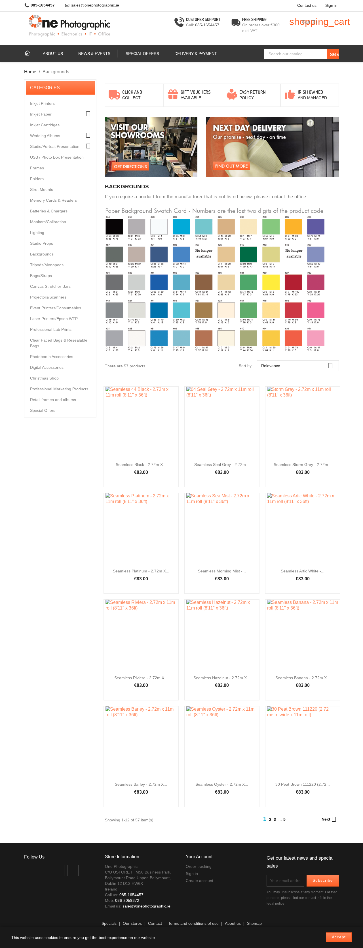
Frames (37, 168)
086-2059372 (127, 900)
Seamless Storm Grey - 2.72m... (303, 464)
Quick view (141, 427)
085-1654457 (43, 5)
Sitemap (254, 923)
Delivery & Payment (195, 53)
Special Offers (142, 53)
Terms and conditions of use (193, 923)
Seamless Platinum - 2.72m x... (141, 571)
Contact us (306, 5)
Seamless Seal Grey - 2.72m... (221, 464)
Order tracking (199, 866)
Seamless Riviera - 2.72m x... (141, 678)
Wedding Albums (45, 135)
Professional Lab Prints (50, 329)
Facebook (30, 870)
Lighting (37, 232)
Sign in (192, 873)
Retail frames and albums (53, 399)
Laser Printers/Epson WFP (54, 318)
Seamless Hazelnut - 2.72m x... (221, 678)
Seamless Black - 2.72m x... (141, 464)
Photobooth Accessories (51, 356)
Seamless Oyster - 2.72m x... (221, 784)
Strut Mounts (41, 189)
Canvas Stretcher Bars (50, 286)
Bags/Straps (41, 275)
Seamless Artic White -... (302, 571)
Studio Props (41, 243)
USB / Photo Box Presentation (57, 157)
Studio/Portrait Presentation (54, 146)
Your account (199, 856)
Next (329, 819)
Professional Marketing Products (59, 389)
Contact (155, 923)
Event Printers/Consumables (55, 308)
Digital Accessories (47, 367)
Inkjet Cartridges (45, 125)
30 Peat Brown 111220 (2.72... (302, 784)
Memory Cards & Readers (53, 200)
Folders (37, 178)
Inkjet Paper (41, 114)
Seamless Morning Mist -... (222, 571)
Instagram (58, 870)
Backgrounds (42, 254)
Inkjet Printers (42, 103)
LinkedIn (72, 870)
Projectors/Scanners (48, 297)
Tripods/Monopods (47, 265)
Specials (109, 923)
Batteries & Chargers (48, 211)
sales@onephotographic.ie (95, 5)
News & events (94, 53)
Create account (199, 880)
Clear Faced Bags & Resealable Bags (58, 343)
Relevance (297, 365)
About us (53, 53)
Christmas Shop (44, 378)
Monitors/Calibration (48, 222)
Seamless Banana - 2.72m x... (302, 678)
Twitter (44, 870)
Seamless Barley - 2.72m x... (141, 784)
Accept (339, 937)
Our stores (132, 923)
